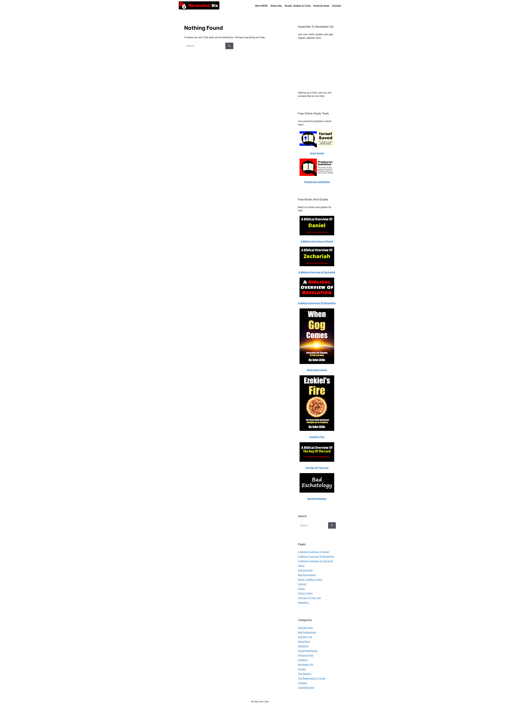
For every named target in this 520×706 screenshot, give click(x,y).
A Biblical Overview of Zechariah (315, 561)
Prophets (303, 660)
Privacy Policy (305, 593)
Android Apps (321, 5)
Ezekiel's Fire (305, 637)
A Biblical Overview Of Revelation (316, 556)
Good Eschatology (308, 650)
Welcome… (304, 602)
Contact (336, 5)
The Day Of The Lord (309, 598)
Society (302, 669)
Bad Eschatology (307, 575)
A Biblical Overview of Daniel (313, 552)
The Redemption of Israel (311, 678)
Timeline (302, 683)
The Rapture (304, 673)
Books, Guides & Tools (298, 5)
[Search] (229, 46)
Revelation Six (305, 664)
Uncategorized (306, 687)
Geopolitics (304, 641)
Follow (301, 588)
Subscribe (276, 5)
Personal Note (305, 655)
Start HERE (261, 5)
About (301, 565)
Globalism (303, 646)
